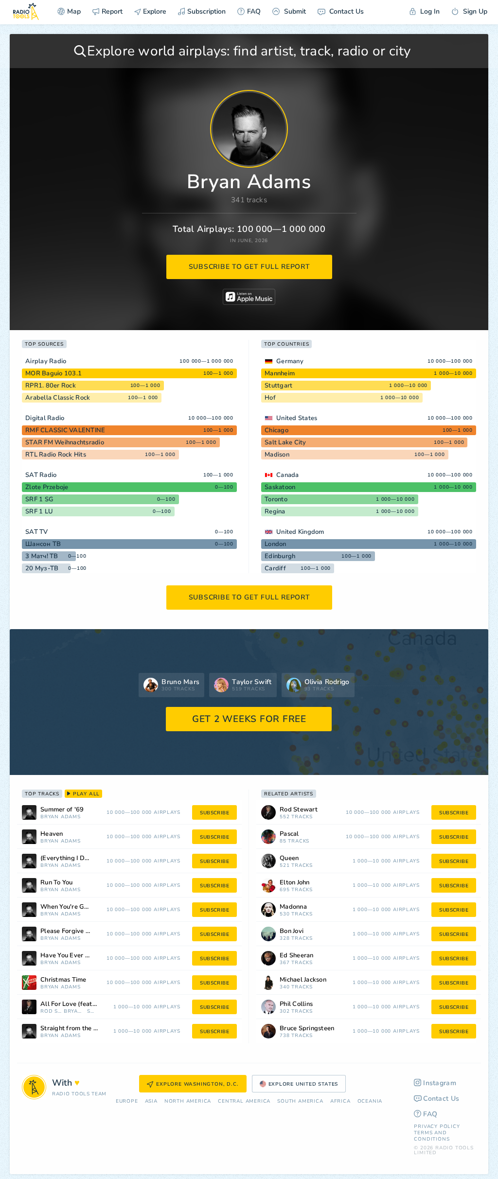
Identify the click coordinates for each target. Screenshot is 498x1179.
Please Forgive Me (67, 931)
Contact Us (345, 11)
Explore (153, 11)
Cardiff (275, 568)
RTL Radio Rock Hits (55, 454)
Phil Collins (296, 1004)
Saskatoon (280, 487)
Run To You (56, 882)
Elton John (295, 882)
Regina (275, 511)
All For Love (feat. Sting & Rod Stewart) (81, 1004)
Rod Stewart (51, 1011)
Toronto (276, 499)
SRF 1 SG (39, 499)
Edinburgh (280, 556)
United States (296, 418)
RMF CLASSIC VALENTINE (65, 430)
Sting (91, 1011)
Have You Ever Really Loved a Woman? (77, 955)
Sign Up (474, 11)
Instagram (439, 1083)
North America (187, 1101)
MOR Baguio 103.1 (53, 373)
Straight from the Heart (75, 1028)
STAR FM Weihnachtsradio (64, 442)
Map (74, 11)
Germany (289, 361)
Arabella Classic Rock (57, 397)
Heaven (51, 834)
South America (300, 1101)
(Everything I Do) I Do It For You (77, 858)
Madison (277, 454)
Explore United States (303, 1084)
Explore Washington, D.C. (197, 1084)
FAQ (254, 11)
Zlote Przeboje (47, 487)
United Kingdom (300, 532)
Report (112, 11)
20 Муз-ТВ (41, 568)
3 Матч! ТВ (41, 556)
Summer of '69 (62, 809)
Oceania (370, 1101)
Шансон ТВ (43, 544)
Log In (429, 11)
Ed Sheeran (297, 955)
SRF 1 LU (39, 511)
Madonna (293, 907)
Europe (127, 1101)
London (275, 544)
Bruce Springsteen (307, 1028)
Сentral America (244, 1101)
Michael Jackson (303, 980)
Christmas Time (63, 980)
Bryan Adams (60, 817)
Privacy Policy (437, 1126)
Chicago (276, 430)
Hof (270, 397)
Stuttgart (278, 385)
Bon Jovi (291, 931)
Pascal (289, 834)
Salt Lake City (285, 442)
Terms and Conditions (431, 1136)
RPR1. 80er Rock (50, 385)
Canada (287, 475)
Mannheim (280, 373)
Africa (340, 1101)
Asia (151, 1101)
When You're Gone (67, 907)
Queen (289, 858)
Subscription (206, 11)
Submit (294, 11)
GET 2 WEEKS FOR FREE (249, 719)
